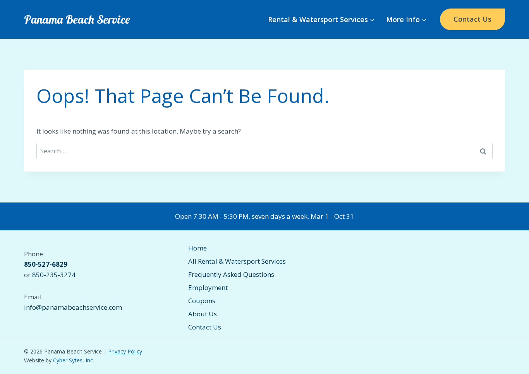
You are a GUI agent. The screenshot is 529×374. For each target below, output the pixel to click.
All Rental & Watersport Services (237, 261)
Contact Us (472, 19)
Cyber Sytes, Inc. (73, 360)
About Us (202, 313)
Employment (208, 287)
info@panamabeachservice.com (73, 307)
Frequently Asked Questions (231, 274)
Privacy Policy (125, 351)
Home (197, 248)
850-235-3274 (54, 274)
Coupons (201, 300)
